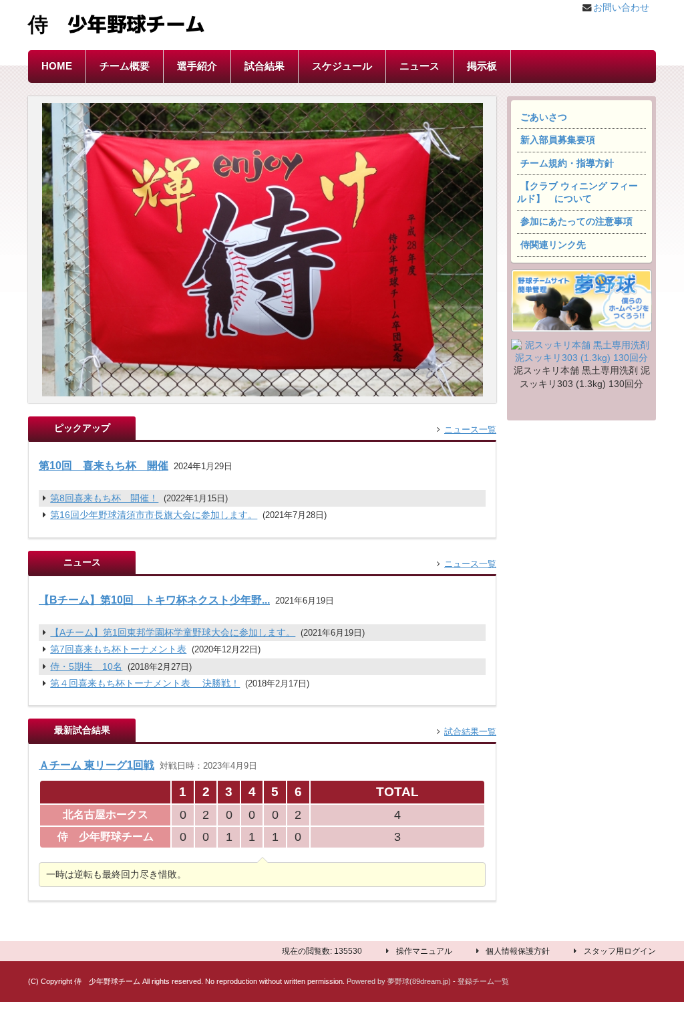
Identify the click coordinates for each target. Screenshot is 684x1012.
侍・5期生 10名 (86, 667)
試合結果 (264, 66)
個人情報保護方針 (518, 951)
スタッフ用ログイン (620, 951)
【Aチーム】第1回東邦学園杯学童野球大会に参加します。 (172, 633)
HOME (56, 66)
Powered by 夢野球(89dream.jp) (399, 981)
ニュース (419, 66)
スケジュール (342, 66)
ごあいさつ (543, 117)
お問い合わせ (621, 8)
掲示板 (482, 66)
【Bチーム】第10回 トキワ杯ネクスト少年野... (154, 600)
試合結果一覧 (470, 732)
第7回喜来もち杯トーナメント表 (118, 649)
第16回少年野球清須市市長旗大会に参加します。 (153, 515)
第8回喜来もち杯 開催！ (104, 498)
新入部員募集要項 (557, 140)
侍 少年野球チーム (116, 21)
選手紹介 (197, 66)
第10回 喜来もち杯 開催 (103, 465)
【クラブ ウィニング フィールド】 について (577, 192)
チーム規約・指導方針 (567, 163)
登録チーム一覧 (483, 981)
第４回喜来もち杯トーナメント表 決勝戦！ (145, 683)
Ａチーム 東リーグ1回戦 (96, 765)
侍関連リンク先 (553, 245)
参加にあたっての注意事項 (576, 222)
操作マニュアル (424, 951)
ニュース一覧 (470, 429)
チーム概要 (125, 66)
